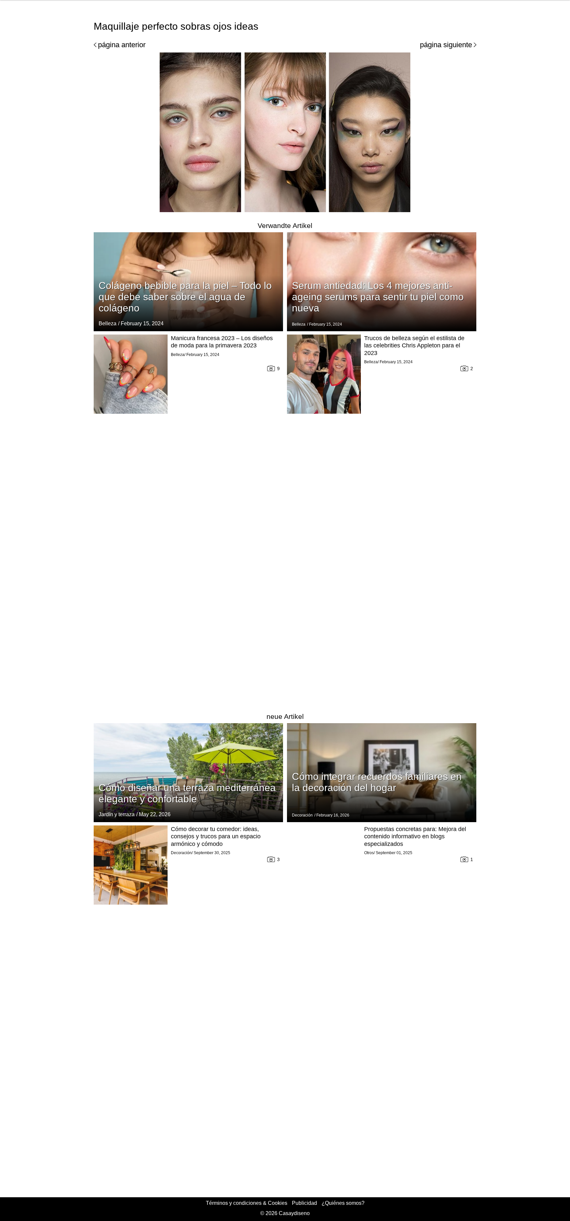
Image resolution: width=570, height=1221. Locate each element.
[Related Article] (188, 772)
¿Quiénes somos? (343, 1203)
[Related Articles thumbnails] (131, 519)
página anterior (121, 45)
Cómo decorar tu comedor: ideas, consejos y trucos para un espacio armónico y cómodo (216, 836)
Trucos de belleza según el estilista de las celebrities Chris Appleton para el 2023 (414, 345)
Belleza (107, 323)
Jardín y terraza (117, 814)
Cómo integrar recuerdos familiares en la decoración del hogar (377, 782)
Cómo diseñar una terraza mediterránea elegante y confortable (187, 793)
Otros (369, 853)
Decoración (302, 815)
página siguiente (446, 45)
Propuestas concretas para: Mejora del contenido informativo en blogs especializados (415, 836)
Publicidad (304, 1203)
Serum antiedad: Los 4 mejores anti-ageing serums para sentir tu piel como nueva (378, 296)
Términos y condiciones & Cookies (246, 1203)
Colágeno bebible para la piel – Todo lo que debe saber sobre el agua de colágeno (185, 296)
